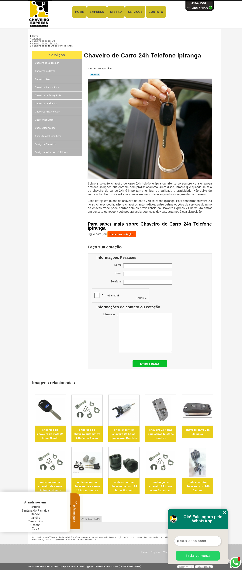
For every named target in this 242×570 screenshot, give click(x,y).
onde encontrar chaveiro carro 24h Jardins (198, 486)
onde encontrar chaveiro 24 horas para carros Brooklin (124, 434)
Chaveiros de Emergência (48, 95)
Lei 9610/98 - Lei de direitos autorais (80, 539)
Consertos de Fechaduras (48, 136)
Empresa (97, 12)
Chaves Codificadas (45, 128)
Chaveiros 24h (42, 79)
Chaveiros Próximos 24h (47, 111)
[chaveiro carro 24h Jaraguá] (197, 410)
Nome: (118, 264)
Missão (116, 12)
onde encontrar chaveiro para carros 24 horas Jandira (87, 486)
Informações (74, 513)
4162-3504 (199, 3)
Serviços (135, 12)
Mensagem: (111, 314)
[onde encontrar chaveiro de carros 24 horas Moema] (50, 462)
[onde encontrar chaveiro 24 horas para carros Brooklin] (124, 410)
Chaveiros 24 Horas (45, 71)
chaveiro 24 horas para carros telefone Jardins (161, 434)
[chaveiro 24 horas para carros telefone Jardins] (160, 410)
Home (79, 12)
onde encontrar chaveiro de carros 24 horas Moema (50, 486)
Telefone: (117, 281)
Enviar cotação (149, 363)
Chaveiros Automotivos (47, 87)
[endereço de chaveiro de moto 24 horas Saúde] (50, 410)
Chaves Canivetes (44, 120)
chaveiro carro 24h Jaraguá (198, 431)
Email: (119, 273)
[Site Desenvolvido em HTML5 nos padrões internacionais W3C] (185, 566)
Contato (156, 12)
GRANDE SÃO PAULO (89, 518)
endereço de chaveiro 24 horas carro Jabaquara (160, 486)
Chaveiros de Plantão (46, 103)
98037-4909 (200, 8)
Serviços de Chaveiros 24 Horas (51, 152)
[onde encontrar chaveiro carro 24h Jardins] (197, 462)
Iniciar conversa (198, 556)
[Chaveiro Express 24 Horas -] (50, 8)
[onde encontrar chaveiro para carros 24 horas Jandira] (87, 462)
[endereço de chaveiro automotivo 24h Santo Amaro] (87, 410)
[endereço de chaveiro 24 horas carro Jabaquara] (160, 462)
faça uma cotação (121, 234)
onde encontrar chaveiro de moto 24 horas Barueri (124, 486)
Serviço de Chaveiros (45, 144)
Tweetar (95, 74)
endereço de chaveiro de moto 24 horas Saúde (50, 434)
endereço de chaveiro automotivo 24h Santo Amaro (87, 434)
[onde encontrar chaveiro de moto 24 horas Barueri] (124, 462)
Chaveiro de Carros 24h (47, 63)
